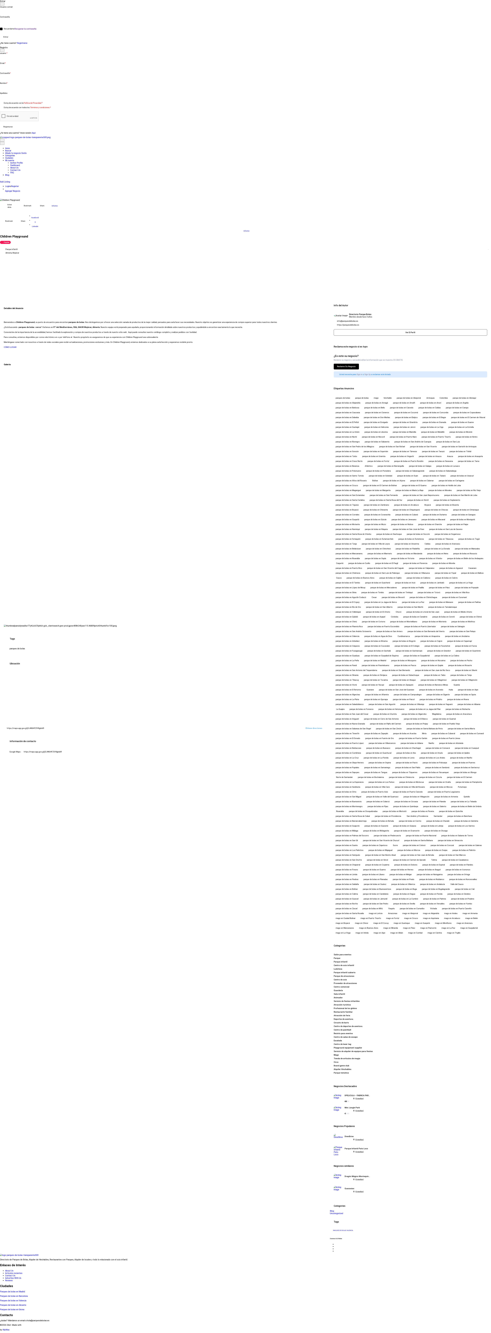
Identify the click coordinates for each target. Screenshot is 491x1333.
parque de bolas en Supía (375, 558)
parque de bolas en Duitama (435, 515)
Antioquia (430, 398)
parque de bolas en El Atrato (378, 612)
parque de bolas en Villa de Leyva (376, 544)
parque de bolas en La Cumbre (405, 899)
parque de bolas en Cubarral (443, 733)
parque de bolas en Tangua (375, 772)
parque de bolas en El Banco (416, 719)
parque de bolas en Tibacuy (347, 680)
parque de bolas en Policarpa (435, 763)
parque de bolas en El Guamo (414, 485)
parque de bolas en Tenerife (347, 733)
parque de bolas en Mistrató (394, 811)
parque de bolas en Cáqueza (348, 646)
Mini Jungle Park (352, 1108)
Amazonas (392, 913)
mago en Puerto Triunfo (371, 918)
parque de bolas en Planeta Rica (349, 626)
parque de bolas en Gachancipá (409, 651)
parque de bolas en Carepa (457, 408)
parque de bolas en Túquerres (404, 772)
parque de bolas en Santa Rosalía (350, 913)
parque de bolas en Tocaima (376, 680)
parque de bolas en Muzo (375, 524)
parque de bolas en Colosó (414, 845)
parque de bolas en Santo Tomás (350, 476)
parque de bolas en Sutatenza (411, 539)
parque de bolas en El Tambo (348, 583)
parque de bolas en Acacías (404, 733)
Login (7, 186)
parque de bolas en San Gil (347, 840)
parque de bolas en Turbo (346, 456)
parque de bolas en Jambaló (432, 583)
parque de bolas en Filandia (434, 801)
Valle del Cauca (456, 884)
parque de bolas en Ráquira (376, 529)
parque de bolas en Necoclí (373, 437)
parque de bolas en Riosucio (465, 553)
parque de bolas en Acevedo (431, 690)
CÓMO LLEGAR (10, 347)
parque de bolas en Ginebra (459, 894)
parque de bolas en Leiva (404, 758)
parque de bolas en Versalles (432, 904)
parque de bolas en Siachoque (389, 534)
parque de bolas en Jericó (404, 427)
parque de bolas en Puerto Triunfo (436, 437)
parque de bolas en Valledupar (348, 612)
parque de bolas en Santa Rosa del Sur (386, 500)
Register (15, 186)
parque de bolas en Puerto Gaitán (413, 738)
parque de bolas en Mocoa (441, 787)
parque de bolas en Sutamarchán (379, 539)
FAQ (12, 172)
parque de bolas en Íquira (465, 694)
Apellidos (3, 93)
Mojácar (16, 253)
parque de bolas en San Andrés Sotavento (353, 631)
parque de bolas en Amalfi (404, 403)
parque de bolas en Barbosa (347, 408)
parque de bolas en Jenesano (404, 519)
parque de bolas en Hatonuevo (391, 709)
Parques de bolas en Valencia (13, 1300)
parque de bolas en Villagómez (434, 680)
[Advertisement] (245, 277)
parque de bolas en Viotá (346, 685)
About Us (14, 167)
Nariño (431, 743)
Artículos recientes (13, 1273)
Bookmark (27, 206)
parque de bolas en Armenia (446, 797)
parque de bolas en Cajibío (391, 578)
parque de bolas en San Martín (410, 607)
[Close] (2, 4)
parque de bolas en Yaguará (441, 704)
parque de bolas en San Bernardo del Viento (426, 631)
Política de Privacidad (32, 103)
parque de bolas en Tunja (346, 544)
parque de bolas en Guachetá (468, 651)
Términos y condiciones (40, 107)
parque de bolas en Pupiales (347, 767)
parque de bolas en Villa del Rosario (410, 787)
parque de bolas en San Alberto (379, 607)
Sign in (359, 374)
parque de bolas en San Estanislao (350, 495)
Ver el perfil (410, 332)
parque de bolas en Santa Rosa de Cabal (353, 816)
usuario (3, 53)
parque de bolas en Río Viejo (469, 490)
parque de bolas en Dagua (404, 894)
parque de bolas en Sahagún (453, 626)
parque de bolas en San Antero (389, 631)
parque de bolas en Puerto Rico (349, 568)
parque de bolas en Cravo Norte (349, 461)
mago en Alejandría (431, 913)
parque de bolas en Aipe (468, 690)
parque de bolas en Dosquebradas (363, 811)
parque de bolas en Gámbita (466, 821)
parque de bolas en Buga (406, 889)
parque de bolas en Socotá (418, 534)
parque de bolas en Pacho (461, 660)
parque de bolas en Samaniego (377, 767)
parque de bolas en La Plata (347, 699)
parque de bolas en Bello (374, 408)
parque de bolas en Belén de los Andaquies (465, 558)
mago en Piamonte (428, 928)
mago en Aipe (379, 933)
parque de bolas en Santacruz (467, 767)
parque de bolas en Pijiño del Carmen (385, 724)
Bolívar (375, 480)
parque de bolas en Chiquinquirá (406, 510)
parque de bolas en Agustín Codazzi (351, 597)
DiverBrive (349, 1136)
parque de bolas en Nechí (346, 437)
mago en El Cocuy (381, 923)
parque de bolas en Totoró (429, 592)
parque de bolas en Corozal (442, 845)
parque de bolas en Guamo (374, 869)
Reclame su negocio (346, 366)
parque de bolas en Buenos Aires (360, 578)
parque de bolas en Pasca (405, 665)
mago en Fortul (392, 918)
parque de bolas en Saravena (441, 461)
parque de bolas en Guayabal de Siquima (382, 656)
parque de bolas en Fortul (378, 461)
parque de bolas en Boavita (447, 505)
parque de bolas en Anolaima (457, 636)
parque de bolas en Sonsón (347, 451)
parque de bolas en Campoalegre (408, 694)
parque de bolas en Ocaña (440, 782)
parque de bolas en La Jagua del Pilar (425, 709)
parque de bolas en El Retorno (348, 690)
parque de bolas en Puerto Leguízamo (444, 792)
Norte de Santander (344, 777)
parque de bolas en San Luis (448, 442)
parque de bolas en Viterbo (430, 558)
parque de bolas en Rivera (458, 699)
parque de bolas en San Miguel (348, 797)
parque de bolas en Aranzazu (448, 544)
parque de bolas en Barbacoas (348, 748)
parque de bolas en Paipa (457, 524)
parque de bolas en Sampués (348, 855)
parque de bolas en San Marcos (452, 855)
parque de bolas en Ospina (380, 763)
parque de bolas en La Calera (447, 656)
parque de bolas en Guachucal (378, 753)
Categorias (10, 155)
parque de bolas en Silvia (346, 592)
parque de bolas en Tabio (434, 675)
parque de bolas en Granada (434, 422)
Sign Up (367, 374)
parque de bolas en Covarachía (377, 515)
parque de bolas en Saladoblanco (350, 704)
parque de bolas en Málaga (347, 831)
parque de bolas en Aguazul (451, 568)
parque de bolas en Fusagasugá (349, 651)
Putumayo (462, 787)
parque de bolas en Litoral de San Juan (422, 612)
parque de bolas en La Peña (347, 660)
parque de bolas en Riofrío (347, 904)
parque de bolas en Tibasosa (441, 539)
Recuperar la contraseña (25, 29)
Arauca (450, 456)
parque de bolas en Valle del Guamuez (382, 797)
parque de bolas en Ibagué (430, 869)
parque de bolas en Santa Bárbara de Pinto (425, 728)
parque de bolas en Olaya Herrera (350, 763)
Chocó (398, 612)
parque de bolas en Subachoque (405, 675)
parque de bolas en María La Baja (409, 490)
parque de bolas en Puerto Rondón (408, 461)
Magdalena (436, 714)
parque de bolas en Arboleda (451, 743)
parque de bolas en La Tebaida (464, 801)
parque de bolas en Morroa (409, 850)
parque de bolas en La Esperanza (350, 782)
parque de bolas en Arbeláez (348, 641)
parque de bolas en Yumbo (461, 904)
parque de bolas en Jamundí (375, 899)
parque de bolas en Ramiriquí (348, 529)
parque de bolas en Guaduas (348, 656)
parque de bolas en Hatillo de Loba (446, 485)
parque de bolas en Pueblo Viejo (446, 724)
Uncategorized (336, 1213)
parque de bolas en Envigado (376, 422)
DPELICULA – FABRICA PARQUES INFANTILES (357, 1096)
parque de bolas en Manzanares (349, 553)
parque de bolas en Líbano (373, 874)
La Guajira (340, 709)
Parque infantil (11, 249)
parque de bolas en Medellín (432, 432)
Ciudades (9, 158)
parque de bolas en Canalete (415, 617)
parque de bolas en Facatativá (437, 646)
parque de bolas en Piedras (347, 879)
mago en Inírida (362, 933)
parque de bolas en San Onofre (349, 860)
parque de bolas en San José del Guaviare (396, 690)
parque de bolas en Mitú (372, 908)
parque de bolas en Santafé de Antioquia (459, 446)
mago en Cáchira (435, 933)
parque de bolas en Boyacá (347, 510)
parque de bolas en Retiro (466, 437)
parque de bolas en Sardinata (348, 787)
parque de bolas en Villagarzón (416, 797)
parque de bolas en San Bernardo (396, 670)
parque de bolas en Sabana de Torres (457, 835)
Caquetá (339, 563)
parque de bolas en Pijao (378, 806)
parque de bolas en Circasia (406, 801)
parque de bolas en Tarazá (433, 451)
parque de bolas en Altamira (377, 694)
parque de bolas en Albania (469, 704)
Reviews (9, 1280)
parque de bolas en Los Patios (381, 782)
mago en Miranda (390, 928)
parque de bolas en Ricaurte (460, 665)
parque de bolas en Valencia (347, 636)
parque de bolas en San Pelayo (463, 631)
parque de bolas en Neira (437, 553)
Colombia (444, 398)
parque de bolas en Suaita (347, 845)
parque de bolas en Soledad (380, 476)
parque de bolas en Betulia (383, 821)
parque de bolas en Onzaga (436, 831)
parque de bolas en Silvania (347, 675)
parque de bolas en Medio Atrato (458, 612)
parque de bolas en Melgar (401, 874)
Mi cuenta (9, 160)
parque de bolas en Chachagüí (408, 748)
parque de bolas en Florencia (415, 563)
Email (3, 63)
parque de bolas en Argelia (457, 403)
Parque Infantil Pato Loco (356, 1149)
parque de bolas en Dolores (405, 865)
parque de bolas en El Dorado (348, 738)
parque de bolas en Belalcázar (348, 549)
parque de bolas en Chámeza (348, 573)
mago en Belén (471, 918)
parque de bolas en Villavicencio (382, 743)
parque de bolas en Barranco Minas (433, 685)
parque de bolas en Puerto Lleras (446, 738)
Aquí (34, 133)
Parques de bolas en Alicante (13, 1305)
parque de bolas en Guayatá (347, 519)
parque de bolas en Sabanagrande (410, 471)
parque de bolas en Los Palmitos (349, 850)
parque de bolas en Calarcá (378, 801)
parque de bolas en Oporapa (376, 699)
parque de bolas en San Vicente (423, 446)
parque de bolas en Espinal (433, 865)
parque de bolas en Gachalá (379, 651)
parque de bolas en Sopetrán (376, 451)
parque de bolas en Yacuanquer (435, 772)
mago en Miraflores (443, 923)
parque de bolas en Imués (432, 753)
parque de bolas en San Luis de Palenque (382, 573)
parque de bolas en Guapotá (347, 826)
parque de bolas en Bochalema (371, 777)
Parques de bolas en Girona (12, 1309)
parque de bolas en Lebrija (432, 826)
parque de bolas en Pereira (423, 811)
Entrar (5, 37)
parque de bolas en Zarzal (346, 908)
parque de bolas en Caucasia (348, 412)
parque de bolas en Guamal (444, 719)
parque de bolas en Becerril (393, 597)
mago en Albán (396, 933)
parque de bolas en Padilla (413, 587)
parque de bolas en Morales (440, 490)
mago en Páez (409, 928)
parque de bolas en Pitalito (431, 699)
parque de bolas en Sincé (377, 860)
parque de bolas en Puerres (463, 763)
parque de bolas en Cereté (443, 617)
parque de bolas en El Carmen (459, 777)
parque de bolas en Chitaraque (466, 510)
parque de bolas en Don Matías (377, 417)
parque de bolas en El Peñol (347, 422)
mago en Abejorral (410, 913)
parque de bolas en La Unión (347, 432)
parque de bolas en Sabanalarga (442, 471)
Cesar (374, 597)
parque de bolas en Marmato (380, 553)
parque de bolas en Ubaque (404, 680)
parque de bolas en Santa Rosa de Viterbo (353, 534)
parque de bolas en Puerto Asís (374, 792)
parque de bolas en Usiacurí (462, 476)
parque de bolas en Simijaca (375, 675)
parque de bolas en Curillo (359, 563)
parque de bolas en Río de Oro (348, 607)
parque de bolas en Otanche (430, 524)
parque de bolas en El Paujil (386, 563)
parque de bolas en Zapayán (376, 733)
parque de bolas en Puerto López (350, 743)
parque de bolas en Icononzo (458, 869)
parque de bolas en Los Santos (461, 826)
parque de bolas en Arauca (430, 456)
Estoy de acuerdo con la (23, 103)
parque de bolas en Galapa (420, 466)
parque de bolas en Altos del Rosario (351, 480)
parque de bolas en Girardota (405, 422)
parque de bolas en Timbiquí (401, 592)
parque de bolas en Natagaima (430, 874)
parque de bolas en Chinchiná (378, 549)
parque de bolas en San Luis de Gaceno (445, 529)
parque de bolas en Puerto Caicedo (408, 792)
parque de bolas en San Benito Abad (380, 855)
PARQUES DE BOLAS (339, 1230)
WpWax (6, 1330)
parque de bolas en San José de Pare (408, 529)
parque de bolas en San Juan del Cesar (352, 714)
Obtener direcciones (313, 728)
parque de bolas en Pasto (407, 763)
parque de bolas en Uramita (373, 456)
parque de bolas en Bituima (376, 641)
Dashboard (15, 165)
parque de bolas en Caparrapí (459, 641)
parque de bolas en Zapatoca (375, 845)
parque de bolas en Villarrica (403, 884)
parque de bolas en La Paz (413, 602)
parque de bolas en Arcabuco (406, 505)
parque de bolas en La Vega (461, 583)
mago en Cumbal (415, 933)
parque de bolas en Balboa (472, 573)
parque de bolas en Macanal (433, 519)
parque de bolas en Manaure (441, 602)
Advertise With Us (13, 1278)
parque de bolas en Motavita (348, 524)
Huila (450, 690)
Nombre (3, 83)
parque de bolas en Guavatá (376, 826)
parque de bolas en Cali (465, 889)
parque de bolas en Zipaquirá (401, 685)
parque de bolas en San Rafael (392, 446)
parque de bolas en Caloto (446, 578)
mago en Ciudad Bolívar (345, 918)
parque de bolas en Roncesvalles (463, 879)
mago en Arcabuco (452, 918)
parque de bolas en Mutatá (461, 432)
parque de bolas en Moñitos (463, 621)
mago (376, 398)
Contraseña (5, 17)
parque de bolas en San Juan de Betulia (417, 855)
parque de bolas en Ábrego (465, 772)
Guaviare (370, 690)
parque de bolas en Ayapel (374, 617)
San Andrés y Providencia (417, 816)
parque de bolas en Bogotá (404, 641)
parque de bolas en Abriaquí (464, 398)
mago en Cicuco (411, 918)
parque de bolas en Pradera (462, 899)
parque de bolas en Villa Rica (457, 592)
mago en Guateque (402, 923)
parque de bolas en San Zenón (389, 728)
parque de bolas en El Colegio (407, 646)
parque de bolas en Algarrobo (414, 714)
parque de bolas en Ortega (459, 874)
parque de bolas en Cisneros (377, 412)
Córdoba (394, 617)
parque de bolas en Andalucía (432, 884)
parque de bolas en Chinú (346, 621)
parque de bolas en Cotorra (373, 621)
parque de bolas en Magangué (348, 490)
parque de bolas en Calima (347, 894)
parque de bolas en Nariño (461, 758)
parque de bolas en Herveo (402, 869)
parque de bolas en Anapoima (427, 636)
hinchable (388, 398)
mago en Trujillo (453, 933)
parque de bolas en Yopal (445, 573)
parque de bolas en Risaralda (348, 558)
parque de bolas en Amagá (376, 403)
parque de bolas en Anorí (430, 403)
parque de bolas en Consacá (438, 748)
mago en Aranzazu (465, 923)
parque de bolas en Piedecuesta (387, 835)
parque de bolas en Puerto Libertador (420, 626)
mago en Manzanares (345, 928)
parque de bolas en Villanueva (417, 573)
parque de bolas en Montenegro (349, 806)
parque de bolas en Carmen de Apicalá (409, 860)
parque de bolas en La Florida (376, 758)
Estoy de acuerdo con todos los (27, 107)
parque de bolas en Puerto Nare (403, 437)
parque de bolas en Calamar (422, 480)
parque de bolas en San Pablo (407, 767)
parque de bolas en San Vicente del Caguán (385, 568)
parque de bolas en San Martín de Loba (460, 495)
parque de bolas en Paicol (404, 699)
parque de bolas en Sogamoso (448, 534)
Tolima (434, 860)
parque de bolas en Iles (406, 753)
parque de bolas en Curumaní (454, 597)
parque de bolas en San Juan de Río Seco (432, 670)
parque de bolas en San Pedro (375, 904)
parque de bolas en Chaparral (348, 865)
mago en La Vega (343, 933)
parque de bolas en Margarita (378, 490)
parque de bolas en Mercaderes (383, 587)
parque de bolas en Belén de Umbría (466, 806)
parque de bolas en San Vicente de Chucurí (381, 840)
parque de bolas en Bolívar (347, 889)
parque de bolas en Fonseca (361, 709)
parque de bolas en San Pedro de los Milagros (355, 446)
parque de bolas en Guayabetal (417, 656)
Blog (7, 175)
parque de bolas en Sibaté (466, 670)
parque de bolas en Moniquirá (462, 519)
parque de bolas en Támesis (405, 451)
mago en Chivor (361, 923)
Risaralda (340, 811)
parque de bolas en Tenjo (461, 675)
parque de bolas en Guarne (462, 422)
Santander (437, 816)
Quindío (466, 797)
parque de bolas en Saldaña (347, 884)
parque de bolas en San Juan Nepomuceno (421, 495)
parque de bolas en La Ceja (432, 427)
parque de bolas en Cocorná (406, 412)
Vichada (433, 908)
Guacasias (349, 1189)
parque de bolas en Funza (466, 646)
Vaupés (391, 908)
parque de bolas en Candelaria (375, 894)
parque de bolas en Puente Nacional (421, 835)
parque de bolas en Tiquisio (347, 505)
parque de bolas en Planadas (376, 879)
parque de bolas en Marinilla (404, 432)
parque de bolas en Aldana (412, 743)
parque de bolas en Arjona (394, 480)
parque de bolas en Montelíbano (403, 621)
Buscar (8, 150)
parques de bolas (17, 648)
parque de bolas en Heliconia (376, 427)
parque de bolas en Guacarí (347, 899)
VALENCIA (350, 1230)
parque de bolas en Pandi (346, 665)
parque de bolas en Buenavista (348, 801)
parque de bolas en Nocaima (433, 660)
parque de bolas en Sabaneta (377, 442)
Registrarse (22, 43)
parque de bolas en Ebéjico (406, 417)
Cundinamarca (403, 636)
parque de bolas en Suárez (375, 884)
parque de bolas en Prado (403, 879)
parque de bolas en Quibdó (347, 617)
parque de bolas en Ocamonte (407, 831)
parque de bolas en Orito (346, 792)
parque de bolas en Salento (434, 806)
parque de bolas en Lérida (346, 874)
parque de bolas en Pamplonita (469, 782)
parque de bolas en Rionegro (348, 442)
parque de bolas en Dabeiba (347, 417)
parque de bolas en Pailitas (469, 602)
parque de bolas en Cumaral (472, 733)
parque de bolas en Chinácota (401, 777)
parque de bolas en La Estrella (461, 427)
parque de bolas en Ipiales (459, 753)
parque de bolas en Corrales (347, 515)
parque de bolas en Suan (407, 476)
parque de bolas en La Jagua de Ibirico (381, 602)
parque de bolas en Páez (439, 587)
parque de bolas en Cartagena (451, 480)
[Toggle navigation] (2, 140)
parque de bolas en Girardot (439, 651)
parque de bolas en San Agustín (382, 704)
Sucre (395, 845)
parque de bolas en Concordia (435, 412)
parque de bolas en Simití (418, 500)
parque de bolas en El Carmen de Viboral (468, 417)
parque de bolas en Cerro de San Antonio (381, 719)
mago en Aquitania (431, 918)
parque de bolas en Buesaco (378, 748)
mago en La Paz (448, 928)
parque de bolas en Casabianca (455, 860)
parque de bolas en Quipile (432, 665)
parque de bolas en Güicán (375, 519)
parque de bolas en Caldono (418, 578)
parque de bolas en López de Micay (350, 587)
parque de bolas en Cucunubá (377, 646)
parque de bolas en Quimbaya (405, 806)
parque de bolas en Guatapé (347, 427)
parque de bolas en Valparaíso (421, 568)
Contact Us (15, 170)
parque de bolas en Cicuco (347, 485)
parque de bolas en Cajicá (431, 641)
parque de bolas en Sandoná (437, 767)
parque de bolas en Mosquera (403, 660)
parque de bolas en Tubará (434, 476)
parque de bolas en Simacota (450, 840)
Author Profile (16, 163)
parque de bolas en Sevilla (404, 904)
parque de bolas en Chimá (471, 617)
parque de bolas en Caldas (430, 408)
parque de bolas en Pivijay (417, 724)
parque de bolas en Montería (434, 621)
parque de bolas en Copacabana (467, 412)
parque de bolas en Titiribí (460, 451)
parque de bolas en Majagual (380, 850)
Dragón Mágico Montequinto (357, 1176)
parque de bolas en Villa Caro (377, 787)
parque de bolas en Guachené (377, 583)
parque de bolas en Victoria (402, 558)
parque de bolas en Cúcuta (430, 777)
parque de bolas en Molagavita (376, 831)
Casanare (472, 568)
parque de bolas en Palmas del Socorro (352, 835)
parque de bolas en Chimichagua (423, 597)
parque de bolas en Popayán (467, 587)
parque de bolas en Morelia (443, 563)
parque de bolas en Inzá (405, 583)
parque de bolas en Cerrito (410, 821)
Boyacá (427, 505)
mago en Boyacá (343, 923)
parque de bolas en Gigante (438, 694)
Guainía (456, 685)
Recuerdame (9, 29)
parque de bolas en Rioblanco (431, 879)
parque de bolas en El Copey (347, 602)
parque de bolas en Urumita (385, 714)
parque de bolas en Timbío (372, 592)
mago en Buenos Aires (368, 928)
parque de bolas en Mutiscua (411, 782)
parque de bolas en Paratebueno (375, 665)
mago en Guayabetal (469, 928)
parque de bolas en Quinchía (451, 811)
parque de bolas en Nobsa (402, 524)
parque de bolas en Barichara (460, 816)
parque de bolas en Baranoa (347, 466)
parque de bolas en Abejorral (409, 398)
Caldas (427, 544)
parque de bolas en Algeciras (348, 694)
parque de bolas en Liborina (376, 432)
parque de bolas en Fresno (347, 869)
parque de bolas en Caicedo (401, 408)
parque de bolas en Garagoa (463, 515)
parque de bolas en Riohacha (458, 709)
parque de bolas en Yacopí (373, 685)
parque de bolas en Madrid (375, 660)
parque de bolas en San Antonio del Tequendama (356, 670)
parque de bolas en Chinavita (376, 510)
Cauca (339, 578)
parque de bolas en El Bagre (434, 417)
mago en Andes (450, 913)
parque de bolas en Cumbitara (348, 753)
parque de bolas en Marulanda (409, 553)
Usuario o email (6, 7)
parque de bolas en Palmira (434, 899)
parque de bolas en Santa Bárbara (418, 840)
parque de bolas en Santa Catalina (350, 500)
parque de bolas (362, 398)
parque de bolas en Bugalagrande (436, 889)
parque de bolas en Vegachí (402, 456)
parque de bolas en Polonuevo (348, 471)
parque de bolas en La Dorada (437, 549)
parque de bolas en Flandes (461, 865)
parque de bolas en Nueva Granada (350, 724)
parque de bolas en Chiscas (436, 510)
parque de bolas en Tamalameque (442, 607)
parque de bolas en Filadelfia (408, 549)
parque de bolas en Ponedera (378, 471)
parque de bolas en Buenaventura (377, 889)
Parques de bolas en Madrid (12, 1291)
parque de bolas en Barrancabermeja (351, 821)
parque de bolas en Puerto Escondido (383, 626)
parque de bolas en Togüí (469, 539)
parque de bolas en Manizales (467, 549)
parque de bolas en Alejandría (348, 403)
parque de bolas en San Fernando (384, 495)
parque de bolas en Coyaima (377, 865)
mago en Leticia (375, 913)
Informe (55, 206)
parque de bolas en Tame (468, 461)
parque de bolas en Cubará (406, 515)
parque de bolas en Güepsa (404, 826)
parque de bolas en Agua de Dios (378, 636)
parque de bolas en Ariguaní (347, 719)
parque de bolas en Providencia (388, 816)
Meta (424, 733)
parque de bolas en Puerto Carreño (457, 908)
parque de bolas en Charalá (437, 821)
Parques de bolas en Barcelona (14, 1296)
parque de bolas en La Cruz (347, 758)
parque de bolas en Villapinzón (464, 680)
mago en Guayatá (422, 923)
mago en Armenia (470, 913)
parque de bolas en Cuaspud (467, 748)
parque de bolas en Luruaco (448, 466)
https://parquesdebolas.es (348, 325)
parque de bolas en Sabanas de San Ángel (353, 728)
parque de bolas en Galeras (470, 845)
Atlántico (368, 466)
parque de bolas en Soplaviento (447, 500)
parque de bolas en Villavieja (412, 704)
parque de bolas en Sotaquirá (348, 539)
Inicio (7, 148)
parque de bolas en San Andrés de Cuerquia (412, 442)
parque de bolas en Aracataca (459, 714)
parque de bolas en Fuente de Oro (379, 738)
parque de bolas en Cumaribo (412, 908)
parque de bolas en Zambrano (376, 505)
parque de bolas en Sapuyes (347, 772)
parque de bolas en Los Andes (432, 758)
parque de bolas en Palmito (464, 850)
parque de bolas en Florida (431, 894)
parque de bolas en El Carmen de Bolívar (380, 485)
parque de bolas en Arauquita (470, 456)
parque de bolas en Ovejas (436, 850)
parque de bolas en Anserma (407, 544)
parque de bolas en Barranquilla (391, 466)
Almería (8, 253)
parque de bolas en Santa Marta (461, 728)
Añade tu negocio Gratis (16, 153)
